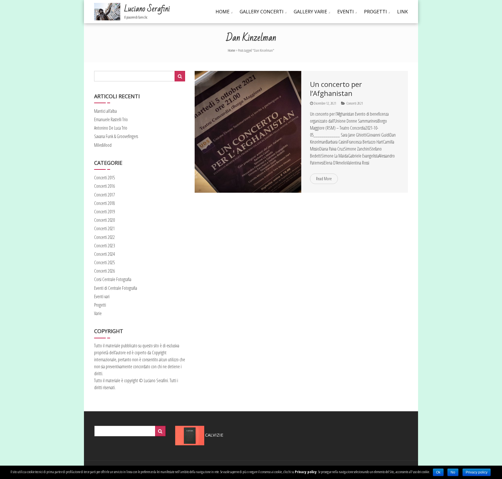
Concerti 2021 (354, 103)
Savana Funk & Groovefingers (116, 136)
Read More (324, 178)
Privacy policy (306, 471)
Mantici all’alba (105, 111)
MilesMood (103, 145)
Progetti (375, 11)
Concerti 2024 (104, 254)
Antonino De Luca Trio (110, 128)
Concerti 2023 (104, 245)
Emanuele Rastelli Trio (111, 119)
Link (402, 11)
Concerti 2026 (104, 271)
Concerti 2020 (104, 220)
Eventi (345, 11)
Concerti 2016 (104, 186)
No (453, 472)
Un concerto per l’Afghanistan (336, 88)
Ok (438, 472)
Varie (98, 313)
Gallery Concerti (262, 11)
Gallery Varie (310, 11)
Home (223, 11)
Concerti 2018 (104, 203)
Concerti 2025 (104, 262)
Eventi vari (102, 296)
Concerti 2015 (104, 177)
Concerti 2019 (104, 211)
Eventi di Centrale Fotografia (115, 288)
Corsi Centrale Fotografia (112, 279)
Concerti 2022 (104, 237)
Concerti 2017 (104, 195)
